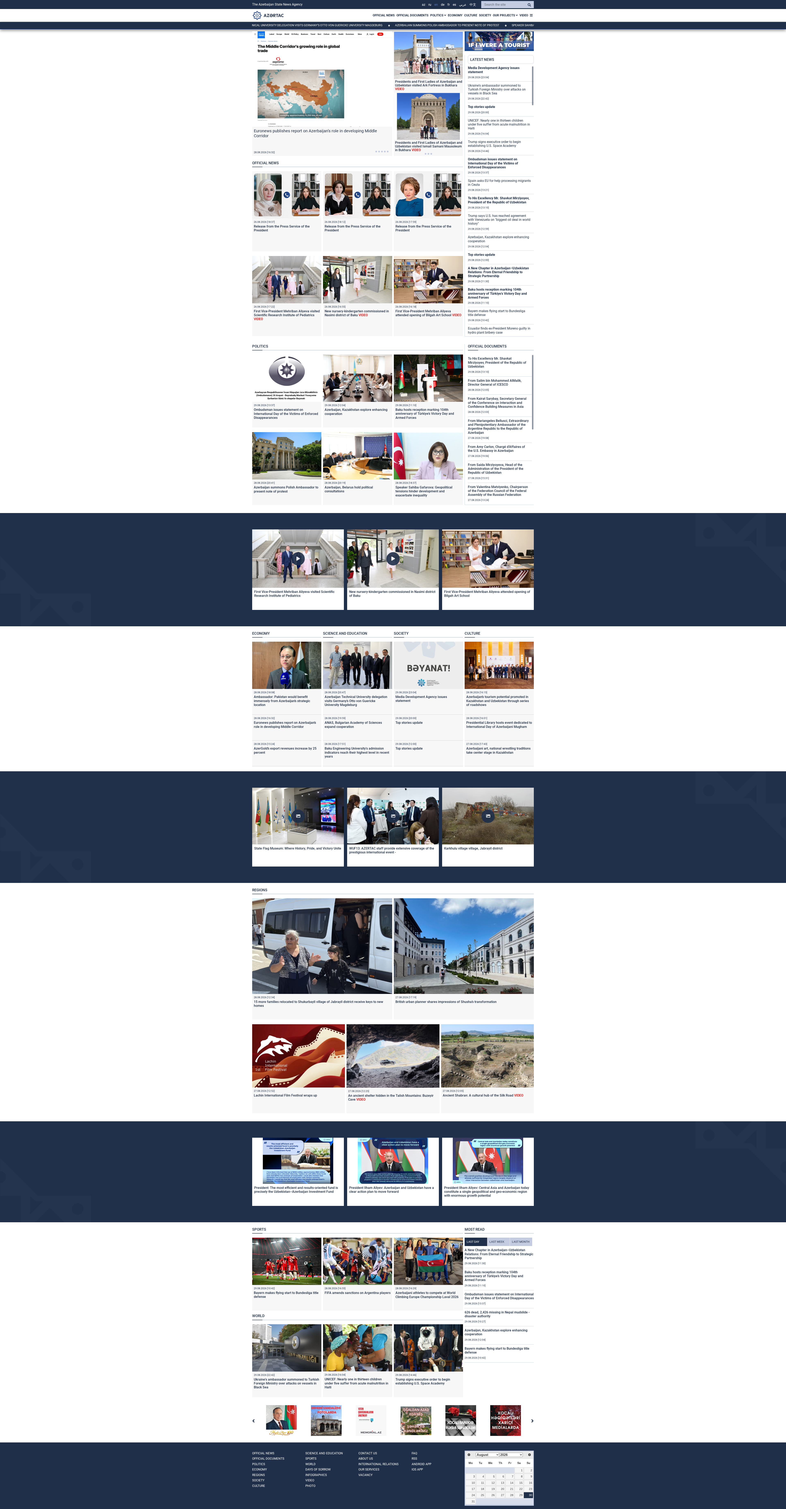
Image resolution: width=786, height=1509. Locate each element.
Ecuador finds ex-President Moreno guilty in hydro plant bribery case (499, 330)
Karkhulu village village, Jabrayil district (473, 848)
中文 (473, 5)
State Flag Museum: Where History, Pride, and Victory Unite (297, 848)
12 (493, 1482)
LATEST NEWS (482, 59)
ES (454, 5)
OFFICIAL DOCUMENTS (412, 15)
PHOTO (310, 1486)
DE (442, 5)
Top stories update (481, 107)
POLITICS (437, 15)
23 (530, 1489)
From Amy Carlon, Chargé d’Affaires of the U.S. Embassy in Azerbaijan (496, 449)
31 (473, 1501)
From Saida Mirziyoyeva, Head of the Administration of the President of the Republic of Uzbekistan (495, 469)
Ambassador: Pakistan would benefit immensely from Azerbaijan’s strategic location (282, 701)
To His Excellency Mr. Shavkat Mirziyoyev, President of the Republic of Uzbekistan (498, 200)
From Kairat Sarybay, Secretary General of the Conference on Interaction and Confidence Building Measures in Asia (497, 402)
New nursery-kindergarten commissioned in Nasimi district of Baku (357, 313)
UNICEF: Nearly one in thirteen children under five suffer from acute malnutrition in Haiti (499, 124)
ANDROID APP (421, 1464)
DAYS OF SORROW (318, 1469)
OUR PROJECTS (504, 15)
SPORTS (259, 1229)
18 (482, 1489)
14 (511, 1482)
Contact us (367, 1453)
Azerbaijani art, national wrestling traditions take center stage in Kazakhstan (498, 750)
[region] (501, 201)
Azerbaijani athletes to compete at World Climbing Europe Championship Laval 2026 (426, 1295)
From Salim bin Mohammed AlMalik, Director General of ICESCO (495, 382)
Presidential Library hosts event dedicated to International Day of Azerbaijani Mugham (499, 724)
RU (429, 5)
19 (493, 1489)
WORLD (258, 1316)
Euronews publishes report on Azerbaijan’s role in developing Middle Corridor (285, 724)
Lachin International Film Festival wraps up (285, 1095)
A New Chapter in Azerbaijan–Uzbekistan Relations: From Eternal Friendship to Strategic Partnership (498, 272)
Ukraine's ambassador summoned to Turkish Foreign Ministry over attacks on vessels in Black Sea (497, 89)
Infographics (316, 1475)
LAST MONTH (521, 1241)
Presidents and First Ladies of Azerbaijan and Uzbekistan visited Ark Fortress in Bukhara (428, 85)
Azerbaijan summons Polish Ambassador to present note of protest (341, 25)
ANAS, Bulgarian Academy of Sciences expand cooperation (353, 724)
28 (511, 1495)
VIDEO (523, 15)
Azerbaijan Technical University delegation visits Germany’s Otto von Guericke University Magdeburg (356, 701)
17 (473, 1489)
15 (521, 1482)
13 (502, 1482)
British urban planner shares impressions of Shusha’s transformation (446, 1002)
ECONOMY (455, 15)
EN (436, 5)
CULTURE (470, 15)
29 (521, 1495)
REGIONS (259, 890)
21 (511, 1489)
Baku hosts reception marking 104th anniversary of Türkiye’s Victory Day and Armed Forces (497, 293)
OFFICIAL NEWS (384, 15)
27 (502, 1495)
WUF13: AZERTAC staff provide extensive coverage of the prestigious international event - (391, 850)
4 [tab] (385, 151)
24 (473, 1495)
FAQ (414, 1453)
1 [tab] (376, 151)
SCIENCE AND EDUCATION (345, 633)
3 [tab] (382, 151)
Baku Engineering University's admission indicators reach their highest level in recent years (357, 752)
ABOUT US (365, 1458)
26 (493, 1495)
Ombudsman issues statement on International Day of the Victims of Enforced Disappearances (493, 163)
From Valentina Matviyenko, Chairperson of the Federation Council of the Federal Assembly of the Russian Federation (498, 491)
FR (448, 5)
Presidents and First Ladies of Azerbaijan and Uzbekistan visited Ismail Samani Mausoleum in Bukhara (428, 146)
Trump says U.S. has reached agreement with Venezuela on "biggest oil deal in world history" (499, 219)
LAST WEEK (496, 1241)
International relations (378, 1464)
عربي (462, 5)
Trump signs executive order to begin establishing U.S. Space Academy (494, 144)
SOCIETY (485, 15)
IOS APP (417, 1469)
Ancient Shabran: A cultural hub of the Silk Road (483, 1095)
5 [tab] (387, 151)
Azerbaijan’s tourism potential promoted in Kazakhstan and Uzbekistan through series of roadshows (497, 701)
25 (482, 1495)
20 (502, 1489)
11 (482, 1482)
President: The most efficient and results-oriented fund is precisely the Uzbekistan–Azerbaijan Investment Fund (296, 1190)
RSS (414, 1458)
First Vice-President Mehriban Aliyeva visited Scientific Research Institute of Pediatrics (287, 315)
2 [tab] (379, 151)
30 (530, 1495)
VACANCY (365, 1475)
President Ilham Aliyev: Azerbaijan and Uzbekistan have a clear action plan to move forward (391, 1190)
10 (473, 1482)
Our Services (368, 1469)
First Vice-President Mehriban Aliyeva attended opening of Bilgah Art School (428, 313)
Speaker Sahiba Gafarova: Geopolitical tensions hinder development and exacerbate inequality (478, 25)
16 (530, 1482)
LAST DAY (473, 1241)
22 (521, 1489)
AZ (423, 5)
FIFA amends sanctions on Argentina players (358, 1293)
